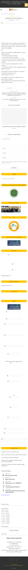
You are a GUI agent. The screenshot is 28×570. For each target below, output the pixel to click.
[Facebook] (12, 5)
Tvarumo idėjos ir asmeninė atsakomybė (10, 457)
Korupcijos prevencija (5, 2)
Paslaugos (24, 2)
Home (2, 13)
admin (12, 20)
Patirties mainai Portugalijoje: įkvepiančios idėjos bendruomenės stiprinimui (11, 461)
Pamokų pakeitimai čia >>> (7, 285)
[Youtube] (15, 5)
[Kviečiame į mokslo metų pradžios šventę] (14, 116)
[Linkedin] (14, 559)
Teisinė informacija (15, 1)
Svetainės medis (14, 564)
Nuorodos (9, 3)
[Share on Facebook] (17, 88)
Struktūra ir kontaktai (6, 1)
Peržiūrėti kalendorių (5, 495)
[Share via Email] (21, 88)
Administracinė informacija (15, 2)
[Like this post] (16, 88)
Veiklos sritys (23, 1)
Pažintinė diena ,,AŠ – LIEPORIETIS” (13, 483)
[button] (26, 5)
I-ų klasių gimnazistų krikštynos (12, 486)
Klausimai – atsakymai (17, 3)
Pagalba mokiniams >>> (6, 275)
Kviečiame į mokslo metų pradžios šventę (14, 126)
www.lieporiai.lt (20, 565)
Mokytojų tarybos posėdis (11, 475)
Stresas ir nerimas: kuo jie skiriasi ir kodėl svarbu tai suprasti (13, 454)
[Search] (26, 10)
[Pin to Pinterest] (20, 88)
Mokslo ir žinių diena (10, 479)
